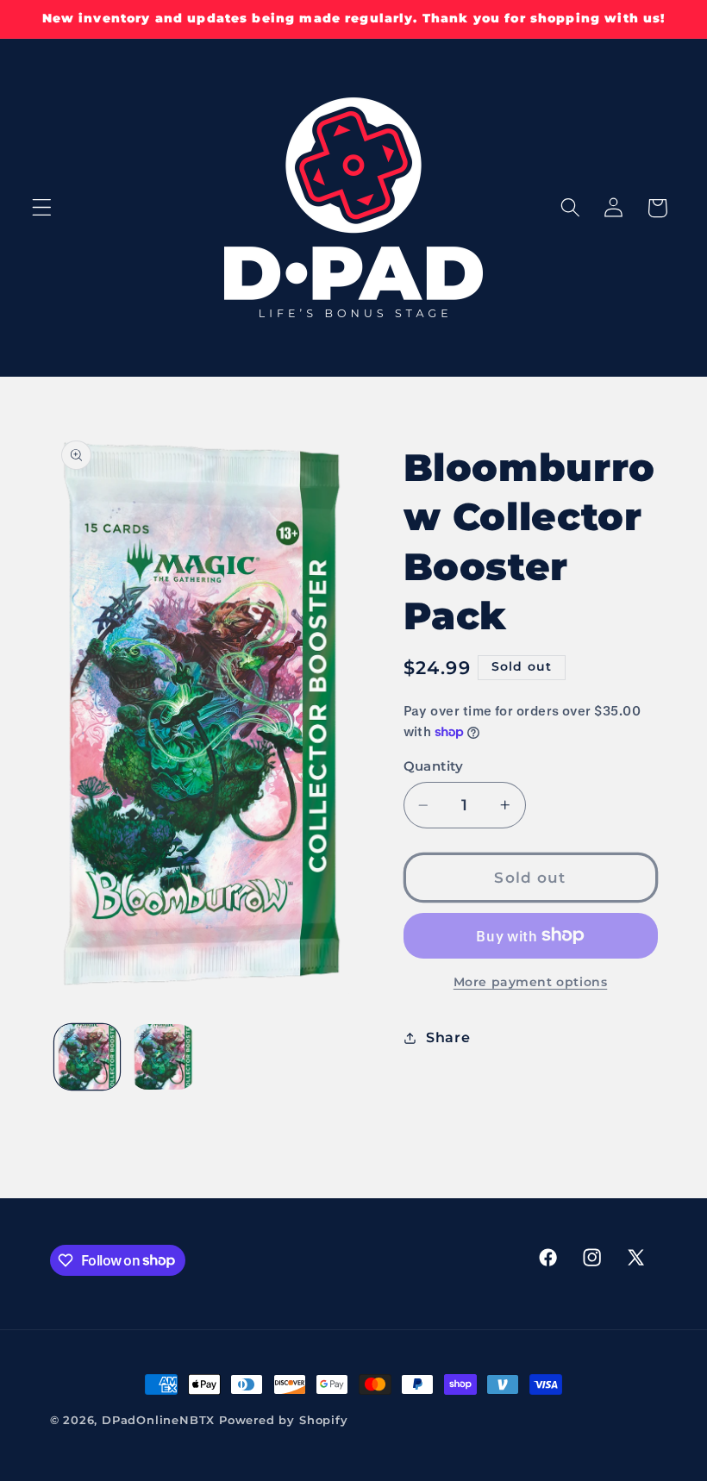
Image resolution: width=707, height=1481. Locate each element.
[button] (42, 208)
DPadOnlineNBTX (158, 1420)
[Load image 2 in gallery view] (163, 1057)
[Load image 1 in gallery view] (87, 1057)
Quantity (434, 766)
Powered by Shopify (283, 1420)
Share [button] (448, 1037)
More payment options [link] (531, 982)
